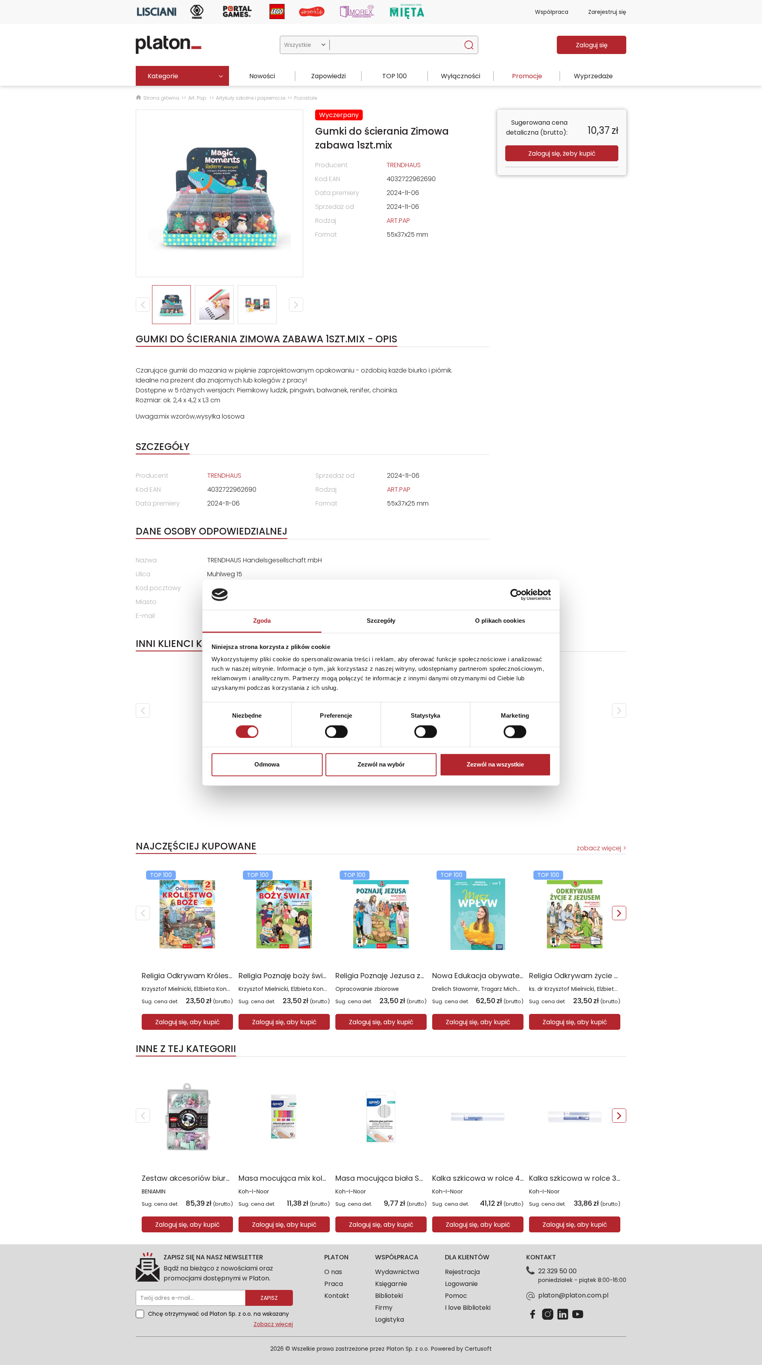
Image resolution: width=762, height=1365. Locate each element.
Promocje (527, 76)
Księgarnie (391, 1283)
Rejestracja (462, 1271)
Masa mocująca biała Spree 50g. (393, 1178)
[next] (619, 710)
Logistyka (389, 1319)
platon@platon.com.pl (573, 1295)
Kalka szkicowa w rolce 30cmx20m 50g (598, 1178)
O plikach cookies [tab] (500, 621)
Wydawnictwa (397, 1271)
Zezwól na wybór (381, 764)
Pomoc (456, 1295)
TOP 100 (394, 76)
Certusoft (478, 1349)
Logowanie (461, 1283)
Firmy (384, 1307)
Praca (333, 1283)
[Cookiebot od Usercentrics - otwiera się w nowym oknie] (516, 594)
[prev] (143, 710)
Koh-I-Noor (254, 1191)
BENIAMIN (153, 1191)
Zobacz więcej (273, 1324)
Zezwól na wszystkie (495, 764)
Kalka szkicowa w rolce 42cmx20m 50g (501, 1178)
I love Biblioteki (468, 1307)
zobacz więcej (599, 848)
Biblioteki (389, 1295)
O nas (333, 1271)
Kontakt (336, 1295)
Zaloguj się (592, 45)
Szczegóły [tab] (381, 621)
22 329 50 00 (557, 1271)
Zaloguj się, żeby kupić (562, 153)
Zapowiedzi (328, 76)
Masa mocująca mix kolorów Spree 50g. (309, 1178)
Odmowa (266, 764)
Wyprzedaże (593, 76)
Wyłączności (460, 76)
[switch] (336, 731)
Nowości (262, 76)
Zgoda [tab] (262, 621)
